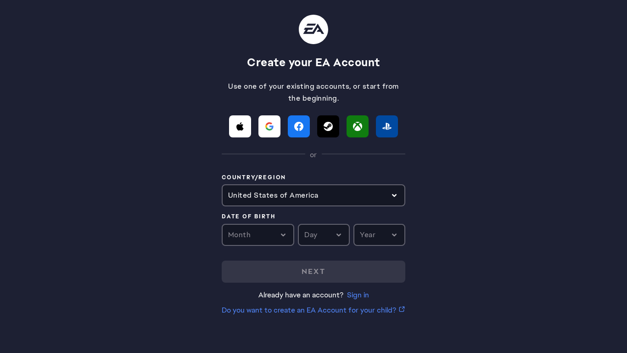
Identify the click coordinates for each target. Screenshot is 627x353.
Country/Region (254, 178)
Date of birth (248, 217)
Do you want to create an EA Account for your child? (309, 310)
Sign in (358, 295)
